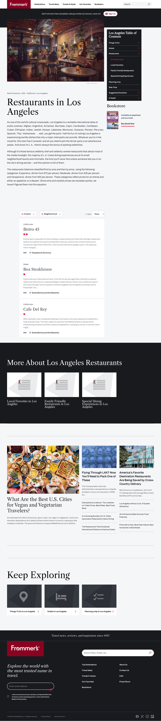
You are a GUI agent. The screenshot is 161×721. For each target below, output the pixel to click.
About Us (123, 665)
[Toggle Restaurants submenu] (138, 53)
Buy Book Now (127, 124)
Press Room (124, 682)
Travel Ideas (54, 4)
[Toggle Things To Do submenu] (138, 43)
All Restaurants (117, 59)
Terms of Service (59, 716)
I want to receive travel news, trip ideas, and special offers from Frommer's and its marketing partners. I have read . (32, 697)
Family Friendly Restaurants (122, 71)
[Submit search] (150, 4)
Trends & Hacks (69, 4)
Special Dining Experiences (122, 76)
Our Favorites (85, 4)
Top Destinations (89, 665)
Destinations (39, 4)
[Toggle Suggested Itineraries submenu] (138, 93)
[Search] (150, 652)
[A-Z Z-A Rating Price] (94, 215)
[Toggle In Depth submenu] (138, 98)
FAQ (121, 676)
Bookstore (99, 4)
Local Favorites (117, 65)
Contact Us (124, 670)
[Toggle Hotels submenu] (138, 48)
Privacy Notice (46, 716)
